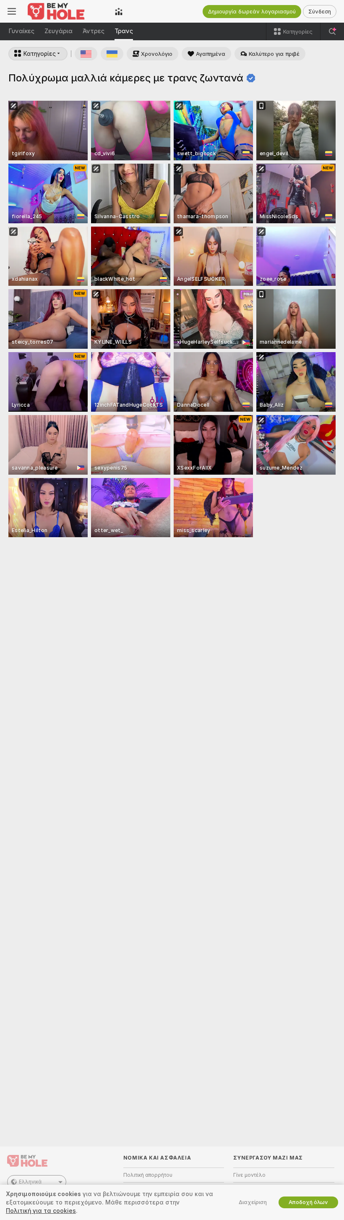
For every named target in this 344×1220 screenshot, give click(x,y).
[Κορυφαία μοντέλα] (118, 11)
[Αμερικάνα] (86, 53)
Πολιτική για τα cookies (41, 1210)
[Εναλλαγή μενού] (11, 11)
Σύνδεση (319, 11)
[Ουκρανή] (112, 53)
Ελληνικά (30, 1182)
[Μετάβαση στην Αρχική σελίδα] (65, 11)
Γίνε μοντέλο (249, 1175)
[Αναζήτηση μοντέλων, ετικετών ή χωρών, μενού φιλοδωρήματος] (332, 31)
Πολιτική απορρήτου (147, 1175)
